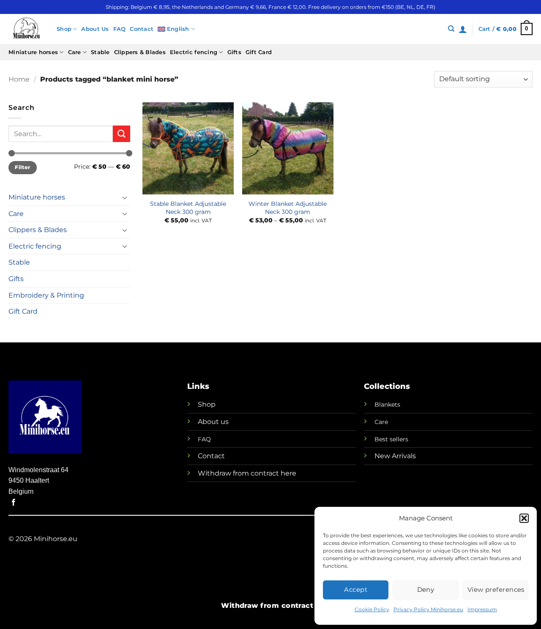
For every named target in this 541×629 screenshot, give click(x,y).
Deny (425, 589)
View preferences (496, 589)
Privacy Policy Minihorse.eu (428, 609)
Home (19, 79)
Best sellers (391, 439)
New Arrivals (395, 456)
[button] (524, 518)
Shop (64, 29)
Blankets (387, 404)
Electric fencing (193, 52)
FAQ (119, 29)
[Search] (451, 29)
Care (74, 52)
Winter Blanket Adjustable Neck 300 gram (288, 208)
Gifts (234, 52)
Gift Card (259, 52)
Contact (141, 29)
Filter (22, 167)
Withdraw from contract (267, 606)
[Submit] (121, 134)
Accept (355, 589)
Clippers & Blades (140, 52)
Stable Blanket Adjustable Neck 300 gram (188, 208)
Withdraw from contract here (247, 473)
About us (213, 422)
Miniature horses (33, 52)
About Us (95, 29)
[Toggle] (125, 197)
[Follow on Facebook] (13, 502)
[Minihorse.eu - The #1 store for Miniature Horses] (26, 29)
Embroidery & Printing (46, 295)
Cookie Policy (372, 609)
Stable (100, 52)
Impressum (482, 609)
